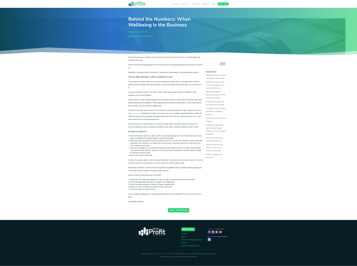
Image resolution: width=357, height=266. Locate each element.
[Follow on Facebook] (209, 231)
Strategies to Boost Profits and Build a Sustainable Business (216, 111)
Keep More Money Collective (191, 240)
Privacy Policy (211, 254)
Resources (205, 4)
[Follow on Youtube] (220, 231)
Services (184, 234)
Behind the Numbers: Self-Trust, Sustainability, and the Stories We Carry (215, 85)
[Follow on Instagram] (213, 231)
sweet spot (136, 113)
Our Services (175, 4)
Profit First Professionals (190, 246)
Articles (184, 243)
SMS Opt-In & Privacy (199, 254)
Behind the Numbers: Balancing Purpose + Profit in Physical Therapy (215, 95)
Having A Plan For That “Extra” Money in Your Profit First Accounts (214, 148)
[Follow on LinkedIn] (216, 231)
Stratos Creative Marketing (189, 257)
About (183, 237)
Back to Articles (178, 210)
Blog (214, 4)
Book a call (188, 229)
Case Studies (196, 4)
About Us (184, 4)
